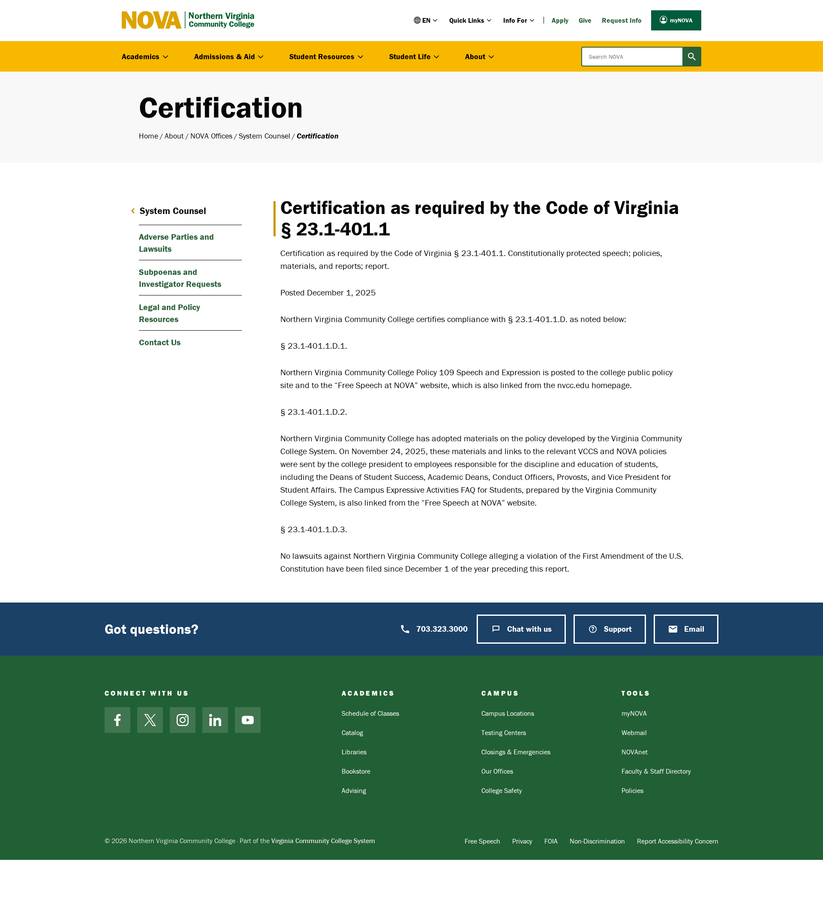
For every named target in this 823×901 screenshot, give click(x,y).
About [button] (475, 56)
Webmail (634, 732)
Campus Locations (507, 713)
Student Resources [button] (321, 56)
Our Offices (497, 771)
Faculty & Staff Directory (656, 771)
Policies (632, 790)
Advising (354, 790)
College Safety (501, 790)
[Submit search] (691, 56)
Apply (560, 20)
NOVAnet (635, 751)
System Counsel (264, 136)
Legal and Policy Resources (169, 312)
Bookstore (356, 771)
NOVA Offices (211, 136)
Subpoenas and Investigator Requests (180, 277)
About (174, 136)
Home (148, 136)
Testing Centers (503, 732)
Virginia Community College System (323, 840)
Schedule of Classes (370, 713)
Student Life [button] (410, 56)
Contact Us (159, 342)
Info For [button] (515, 20)
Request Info (622, 20)
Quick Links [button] (466, 20)
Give (585, 20)
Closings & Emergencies (515, 751)
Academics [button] (140, 56)
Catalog (352, 732)
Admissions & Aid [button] (224, 56)
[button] (426, 20)
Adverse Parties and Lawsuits (176, 242)
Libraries (354, 751)
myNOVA (681, 20)
